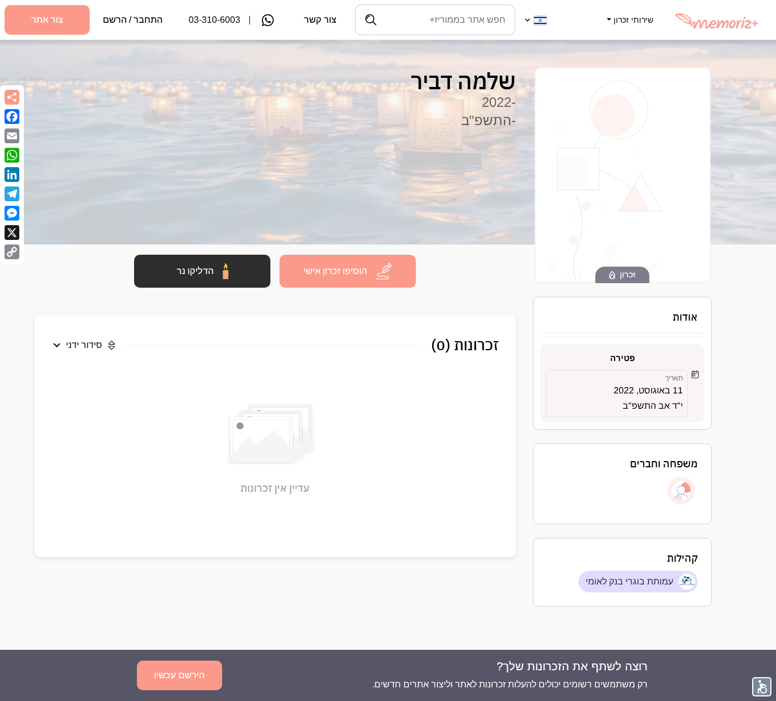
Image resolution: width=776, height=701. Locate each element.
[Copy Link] (12, 252)
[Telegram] (12, 194)
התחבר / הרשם (132, 19)
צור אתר (47, 19)
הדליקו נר (195, 271)
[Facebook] (12, 116)
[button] (629, 13)
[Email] (12, 136)
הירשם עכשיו (179, 675)
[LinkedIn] (12, 174)
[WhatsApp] (12, 155)
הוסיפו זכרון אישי (335, 271)
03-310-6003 (214, 19)
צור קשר (320, 19)
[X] (12, 232)
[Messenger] (12, 213)
